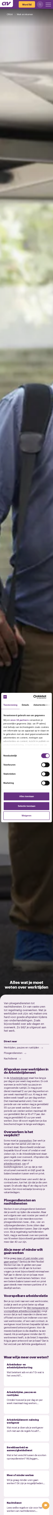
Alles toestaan (26, 796)
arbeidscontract (12, 1163)
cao (24, 1163)
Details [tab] (25, 705)
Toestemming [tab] (10, 705)
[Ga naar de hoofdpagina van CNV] (6, 3)
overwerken (25, 1140)
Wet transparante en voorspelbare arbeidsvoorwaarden (26, 1309)
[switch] (45, 764)
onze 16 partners (19, 720)
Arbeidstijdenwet (19, 1077)
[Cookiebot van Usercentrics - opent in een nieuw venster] (37, 697)
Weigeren (26, 815)
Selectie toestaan (26, 806)
